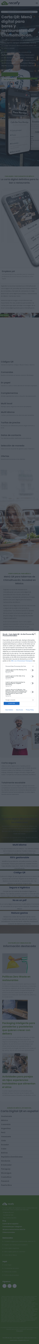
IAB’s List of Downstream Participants (21, 661)
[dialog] (19, 672)
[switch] (32, 670)
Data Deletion (9, 710)
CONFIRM (11, 703)
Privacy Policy (30, 710)
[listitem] (19, 666)
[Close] (35, 634)
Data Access (19, 710)
